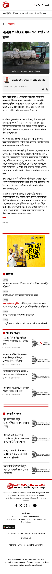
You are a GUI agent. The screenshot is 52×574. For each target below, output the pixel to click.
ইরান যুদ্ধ (18, 14)
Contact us (26, 538)
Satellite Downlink (35, 545)
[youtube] (35, 505)
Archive (12, 545)
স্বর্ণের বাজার (28, 14)
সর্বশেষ (9, 274)
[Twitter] (20, 505)
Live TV (21, 545)
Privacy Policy (38, 533)
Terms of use (24, 533)
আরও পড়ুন (13, 333)
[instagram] (25, 505)
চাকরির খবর (41, 14)
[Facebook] (16, 505)
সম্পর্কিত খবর (13, 413)
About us (11, 533)
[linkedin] (30, 505)
